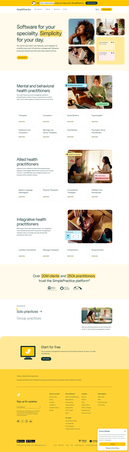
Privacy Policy (108, 440)
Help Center (101, 397)
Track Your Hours (86, 413)
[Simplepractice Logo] (24, 9)
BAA (72, 445)
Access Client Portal (70, 421)
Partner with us (86, 405)
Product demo (53, 397)
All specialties (69, 407)
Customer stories (54, 407)
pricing (65, 9)
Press (83, 402)
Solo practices (69, 402)
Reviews (51, 410)
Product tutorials (102, 402)
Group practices (69, 405)
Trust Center (101, 405)
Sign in (67, 413)
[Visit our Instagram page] (26, 421)
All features (52, 405)
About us (84, 397)
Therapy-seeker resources (72, 429)
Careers (84, 399)
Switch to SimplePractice (72, 397)
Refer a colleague (86, 407)
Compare (51, 402)
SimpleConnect (86, 410)
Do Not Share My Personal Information (95, 445)
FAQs (99, 399)
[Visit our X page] (22, 421)
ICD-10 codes (69, 410)
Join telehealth (69, 423)
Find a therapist (69, 426)
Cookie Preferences (79, 445)
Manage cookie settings (112, 448)
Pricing (51, 399)
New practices (69, 399)
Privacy (67, 445)
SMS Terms (61, 445)
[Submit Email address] (40, 406)
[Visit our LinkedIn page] (30, 421)
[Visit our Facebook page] (18, 421)
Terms (55, 445)
